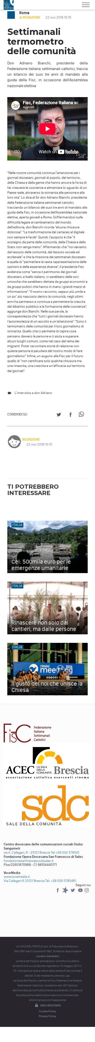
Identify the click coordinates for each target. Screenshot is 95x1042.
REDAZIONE (31, 439)
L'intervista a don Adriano (33, 393)
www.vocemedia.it (17, 877)
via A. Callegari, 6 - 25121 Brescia (27, 852)
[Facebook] (58, 892)
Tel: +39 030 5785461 (60, 881)
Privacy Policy (47, 1016)
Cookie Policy (47, 1011)
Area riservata (50, 1005)
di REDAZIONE (30, 17)
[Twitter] (73, 892)
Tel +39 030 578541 (65, 852)
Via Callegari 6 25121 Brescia (24, 881)
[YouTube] (81, 892)
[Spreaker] (65, 892)
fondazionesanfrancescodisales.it (29, 861)
